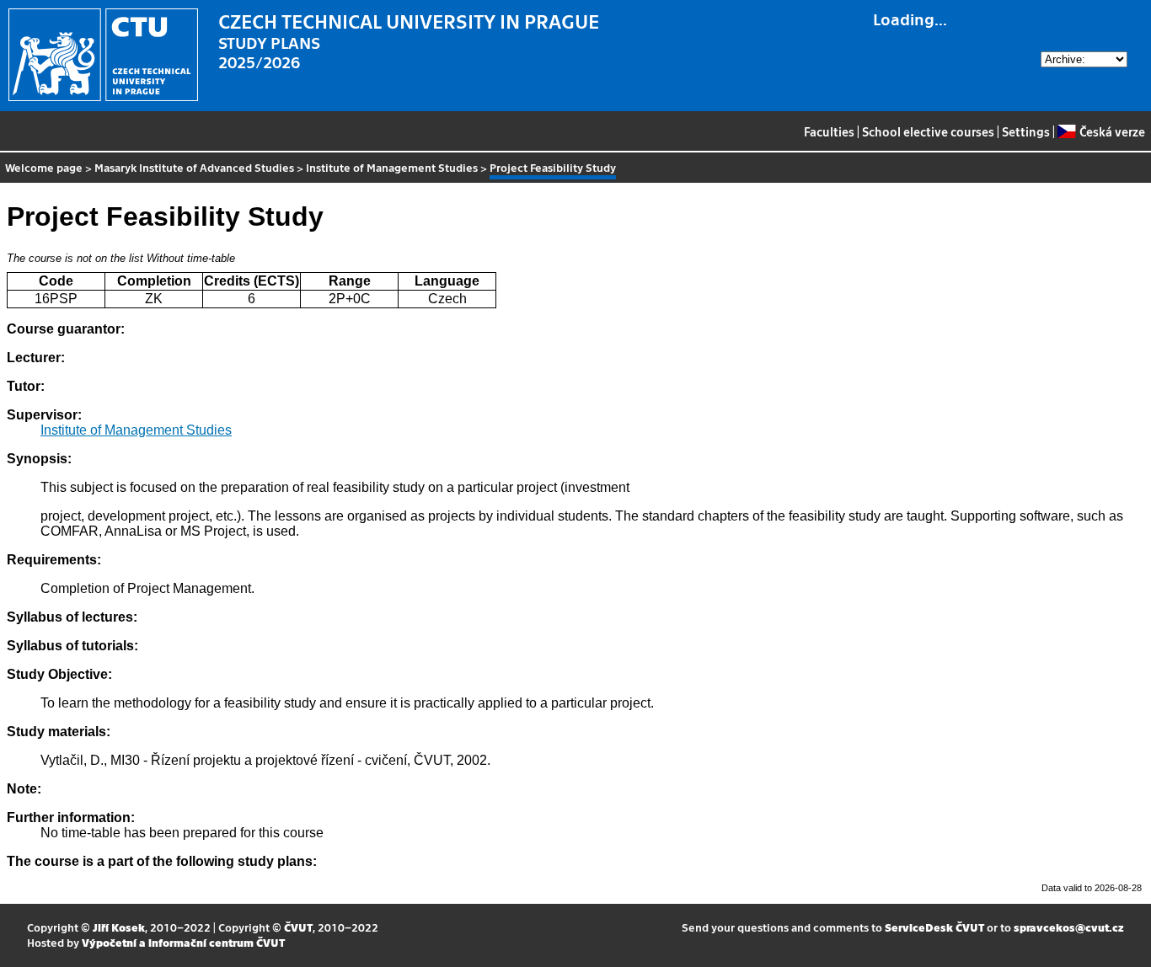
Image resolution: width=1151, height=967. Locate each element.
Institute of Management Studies (392, 167)
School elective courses (928, 131)
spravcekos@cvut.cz (1069, 927)
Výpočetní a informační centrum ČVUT (183, 942)
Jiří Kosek (119, 927)
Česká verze (1111, 131)
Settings (1026, 131)
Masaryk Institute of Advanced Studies (194, 167)
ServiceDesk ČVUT (934, 927)
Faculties (829, 131)
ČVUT (298, 927)
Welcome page (44, 167)
